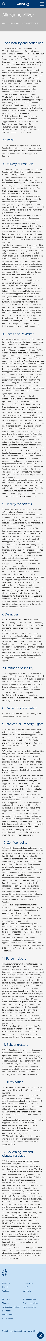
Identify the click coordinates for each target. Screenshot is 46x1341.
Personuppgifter (29, 1307)
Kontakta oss (28, 1283)
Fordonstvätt (7, 1315)
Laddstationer (7, 1318)
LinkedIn (5, 1287)
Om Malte (27, 1291)
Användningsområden (11, 1307)
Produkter (6, 1299)
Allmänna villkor (29, 1299)
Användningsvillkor (30, 1303)
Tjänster (5, 1303)
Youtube (5, 1291)
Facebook (6, 1283)
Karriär (26, 1287)
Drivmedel (6, 1311)
